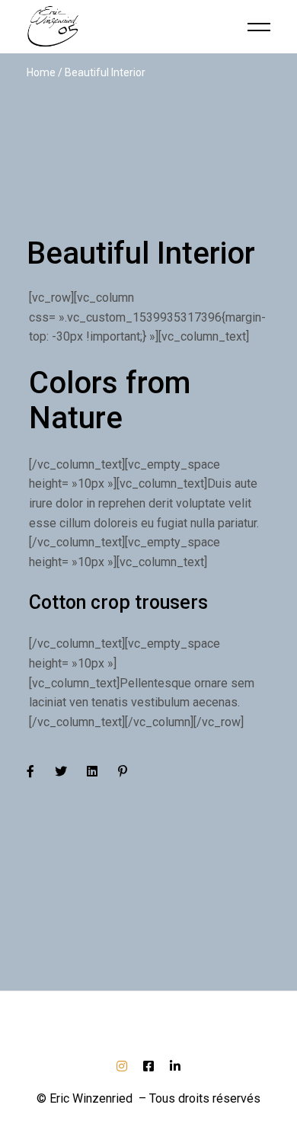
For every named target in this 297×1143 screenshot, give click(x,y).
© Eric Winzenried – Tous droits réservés (148, 1098)
